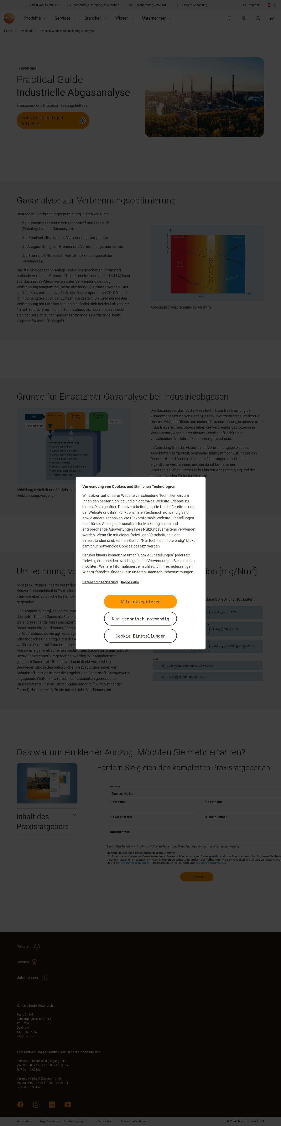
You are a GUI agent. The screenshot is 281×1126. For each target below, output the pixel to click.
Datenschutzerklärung (100, 582)
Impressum (130, 582)
